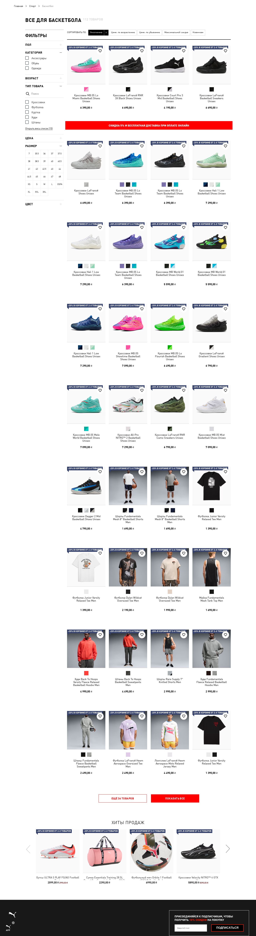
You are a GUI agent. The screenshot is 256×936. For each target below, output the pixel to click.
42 (37, 169)
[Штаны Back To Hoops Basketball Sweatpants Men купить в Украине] (128, 649)
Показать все (175, 798)
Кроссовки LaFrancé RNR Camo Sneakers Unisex (170, 436)
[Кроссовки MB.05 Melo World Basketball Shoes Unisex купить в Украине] (86, 404)
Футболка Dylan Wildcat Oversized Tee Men (128, 599)
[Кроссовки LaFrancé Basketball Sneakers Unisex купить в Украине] (211, 65)
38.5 (37, 161)
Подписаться (227, 927)
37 (52, 153)
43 (52, 169)
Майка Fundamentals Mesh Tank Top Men (211, 599)
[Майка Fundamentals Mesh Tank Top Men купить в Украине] (211, 567)
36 (44, 153)
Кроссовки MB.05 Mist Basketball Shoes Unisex (212, 436)
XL (29, 192)
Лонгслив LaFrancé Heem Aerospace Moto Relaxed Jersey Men (170, 763)
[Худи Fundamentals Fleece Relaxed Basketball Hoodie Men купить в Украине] (211, 649)
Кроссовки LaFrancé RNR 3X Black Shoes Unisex (128, 97)
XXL (37, 192)
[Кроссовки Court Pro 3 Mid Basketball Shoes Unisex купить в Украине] (170, 65)
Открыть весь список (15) (39, 128)
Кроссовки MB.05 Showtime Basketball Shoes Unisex (128, 356)
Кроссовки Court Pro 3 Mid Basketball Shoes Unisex (170, 98)
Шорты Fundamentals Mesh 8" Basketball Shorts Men (128, 519)
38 (29, 161)
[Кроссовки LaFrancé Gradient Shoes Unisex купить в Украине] (211, 323)
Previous (28, 849)
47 (52, 176)
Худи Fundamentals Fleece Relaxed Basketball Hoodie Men (211, 682)
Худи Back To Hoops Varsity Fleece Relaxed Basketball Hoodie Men (86, 682)
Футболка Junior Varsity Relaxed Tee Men (211, 518)
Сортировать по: (76, 32)
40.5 (59, 161)
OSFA (59, 184)
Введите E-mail (183, 928)
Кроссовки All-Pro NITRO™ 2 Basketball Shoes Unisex (128, 437)
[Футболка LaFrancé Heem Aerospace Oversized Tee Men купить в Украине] (128, 730)
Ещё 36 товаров (122, 798)
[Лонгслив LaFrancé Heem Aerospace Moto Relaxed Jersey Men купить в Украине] (170, 730)
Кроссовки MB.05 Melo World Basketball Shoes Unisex (86, 437)
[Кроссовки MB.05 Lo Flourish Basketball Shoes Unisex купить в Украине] (170, 323)
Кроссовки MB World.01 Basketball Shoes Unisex (170, 273)
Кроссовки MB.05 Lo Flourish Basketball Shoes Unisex (170, 356)
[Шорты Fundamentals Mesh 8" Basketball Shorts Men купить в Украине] (128, 486)
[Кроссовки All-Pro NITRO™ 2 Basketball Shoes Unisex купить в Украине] (128, 404)
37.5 (59, 153)
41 (29, 169)
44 (60, 169)
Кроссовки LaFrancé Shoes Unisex (86, 192)
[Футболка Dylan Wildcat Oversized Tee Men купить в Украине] (128, 567)
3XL (44, 192)
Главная (18, 6)
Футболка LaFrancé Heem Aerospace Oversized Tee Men (128, 763)
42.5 (44, 169)
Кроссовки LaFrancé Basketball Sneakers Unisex (212, 98)
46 (44, 176)
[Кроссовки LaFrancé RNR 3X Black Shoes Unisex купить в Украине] (128, 65)
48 (60, 176)
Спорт (32, 6)
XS (29, 184)
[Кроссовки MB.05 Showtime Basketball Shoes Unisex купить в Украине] (128, 323)
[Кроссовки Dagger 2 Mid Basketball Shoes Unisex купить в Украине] (86, 486)
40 (52, 161)
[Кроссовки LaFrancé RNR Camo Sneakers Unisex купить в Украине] (170, 404)
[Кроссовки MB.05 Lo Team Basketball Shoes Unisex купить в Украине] (128, 160)
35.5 (37, 153)
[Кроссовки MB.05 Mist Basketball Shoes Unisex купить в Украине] (211, 404)
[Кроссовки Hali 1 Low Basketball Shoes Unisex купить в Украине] (211, 160)
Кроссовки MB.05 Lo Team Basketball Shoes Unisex (128, 193)
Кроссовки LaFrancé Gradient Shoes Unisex (212, 355)
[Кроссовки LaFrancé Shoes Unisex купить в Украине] (86, 160)
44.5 (29, 176)
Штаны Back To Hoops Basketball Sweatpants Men (128, 682)
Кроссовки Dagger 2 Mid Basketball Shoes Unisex (86, 518)
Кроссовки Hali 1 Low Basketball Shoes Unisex (212, 192)
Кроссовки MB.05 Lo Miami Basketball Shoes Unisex (86, 98)
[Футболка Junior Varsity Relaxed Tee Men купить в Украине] (211, 486)
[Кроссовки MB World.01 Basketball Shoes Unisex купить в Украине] (170, 241)
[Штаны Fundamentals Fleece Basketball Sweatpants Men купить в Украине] (86, 730)
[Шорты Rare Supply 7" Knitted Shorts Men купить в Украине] (170, 649)
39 (44, 161)
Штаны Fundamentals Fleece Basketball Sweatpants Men (86, 763)
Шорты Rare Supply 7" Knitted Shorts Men (170, 681)
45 (37, 176)
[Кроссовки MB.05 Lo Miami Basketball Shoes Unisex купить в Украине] (86, 65)
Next (227, 849)
